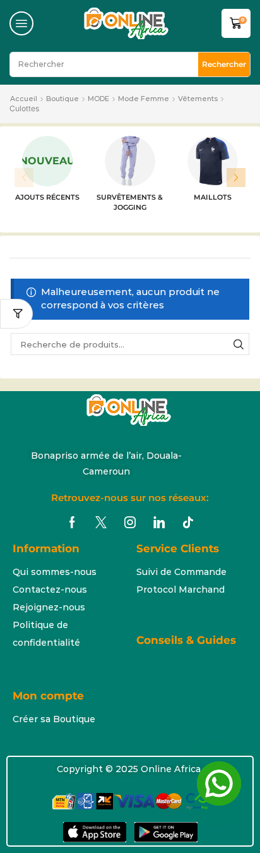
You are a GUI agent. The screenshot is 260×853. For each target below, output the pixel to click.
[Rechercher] (238, 343)
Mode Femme (143, 98)
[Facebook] (72, 522)
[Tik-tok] (188, 522)
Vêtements (198, 98)
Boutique (62, 98)
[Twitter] (101, 522)
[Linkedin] (159, 522)
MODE (98, 98)
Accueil (23, 98)
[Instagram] (130, 522)
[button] (21, 23)
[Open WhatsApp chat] (219, 783)
